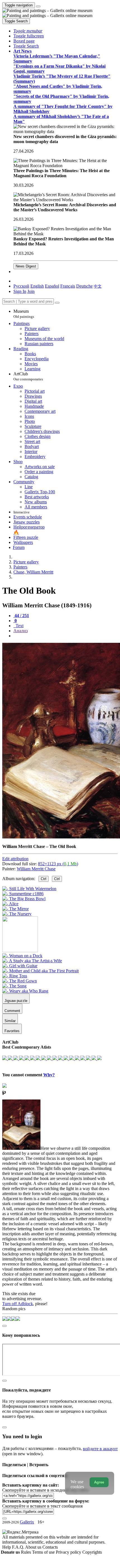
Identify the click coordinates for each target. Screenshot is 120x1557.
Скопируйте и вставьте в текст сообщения (42, 1506)
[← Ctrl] (17, 913)
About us (33, 1547)
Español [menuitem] (52, 286)
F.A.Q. (18, 1547)
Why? (49, 1074)
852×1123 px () (58, 863)
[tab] (21, 615)
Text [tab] (19, 625)
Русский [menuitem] (21, 286)
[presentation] (65, 635)
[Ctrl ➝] (22, 955)
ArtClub (28, 376)
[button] (27, 31)
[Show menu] (38, 6)
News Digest (26, 266)
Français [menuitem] (67, 286)
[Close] (57, 303)
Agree (99, 1482)
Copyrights (92, 1552)
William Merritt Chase (36, 868)
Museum (23, 314)
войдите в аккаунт (100, 1448)
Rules (26, 1552)
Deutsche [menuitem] (84, 286)
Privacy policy (69, 1552)
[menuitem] (98, 286)
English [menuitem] (37, 286)
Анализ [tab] (20, 630)
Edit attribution (15, 858)
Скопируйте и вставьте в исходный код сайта (45, 1490)
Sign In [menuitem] (19, 291)
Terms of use (44, 1552)
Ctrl (43, 879)
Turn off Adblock (17, 1303)
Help (7, 1547)
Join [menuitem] (31, 291)
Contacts (50, 1547)
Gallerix (27, 1522)
